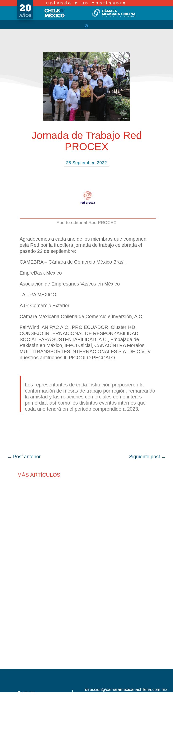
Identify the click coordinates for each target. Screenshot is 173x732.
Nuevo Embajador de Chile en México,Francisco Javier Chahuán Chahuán (68, 499)
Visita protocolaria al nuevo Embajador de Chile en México (83, 540)
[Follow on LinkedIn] (155, 697)
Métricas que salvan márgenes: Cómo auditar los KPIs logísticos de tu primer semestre (83, 662)
